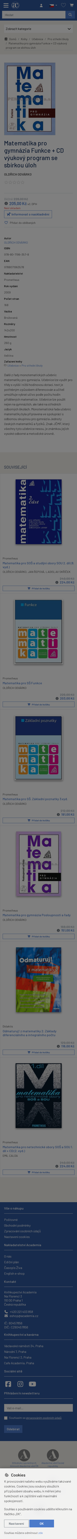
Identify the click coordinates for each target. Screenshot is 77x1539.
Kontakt (10, 1281)
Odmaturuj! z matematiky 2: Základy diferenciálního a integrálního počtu (29, 1033)
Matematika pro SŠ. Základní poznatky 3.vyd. (35, 799)
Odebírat (13, 1429)
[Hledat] (70, 15)
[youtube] (32, 1384)
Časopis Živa (13, 1268)
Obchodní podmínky (17, 1225)
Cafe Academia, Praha (19, 1363)
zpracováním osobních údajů (44, 1417)
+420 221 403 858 (21, 1312)
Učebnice (37, 39)
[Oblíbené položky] (63, 5)
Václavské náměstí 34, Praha (23, 1346)
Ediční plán (11, 1262)
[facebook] (8, 1384)
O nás (7, 1256)
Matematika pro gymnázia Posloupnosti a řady (37, 915)
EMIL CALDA (10, 1155)
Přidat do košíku (40, 588)
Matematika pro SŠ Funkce (22, 683)
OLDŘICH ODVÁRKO (18, 174)
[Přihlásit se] (42, 5)
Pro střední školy (58, 39)
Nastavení (16, 1523)
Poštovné (11, 1220)
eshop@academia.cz (23, 1316)
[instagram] (20, 1384)
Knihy (24, 39)
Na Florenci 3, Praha (17, 1357)
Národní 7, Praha (15, 1351)
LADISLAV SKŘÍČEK (58, 571)
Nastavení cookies (17, 1237)
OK (42, 1523)
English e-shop (14, 1273)
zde (40, 1533)
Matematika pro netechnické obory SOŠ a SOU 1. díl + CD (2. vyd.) (38, 1149)
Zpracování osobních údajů (22, 1231)
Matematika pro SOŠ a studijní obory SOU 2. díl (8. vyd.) (38, 565)
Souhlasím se (35, 1417)
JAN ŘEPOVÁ (36, 571)
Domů (12, 39)
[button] (53, 5)
